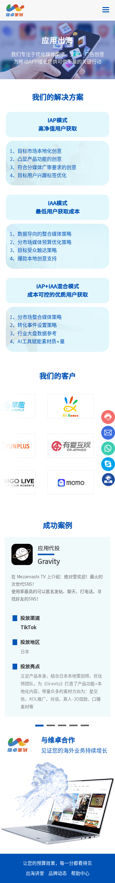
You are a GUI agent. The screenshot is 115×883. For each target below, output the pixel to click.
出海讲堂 (35, 873)
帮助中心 (80, 873)
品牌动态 (57, 873)
